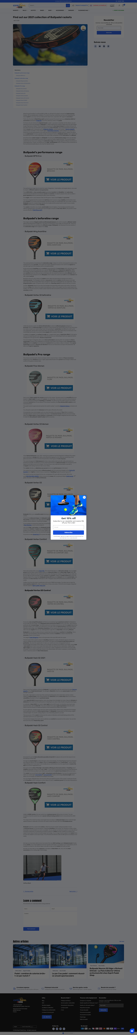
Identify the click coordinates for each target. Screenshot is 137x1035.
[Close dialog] (84, 497)
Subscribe (68, 533)
